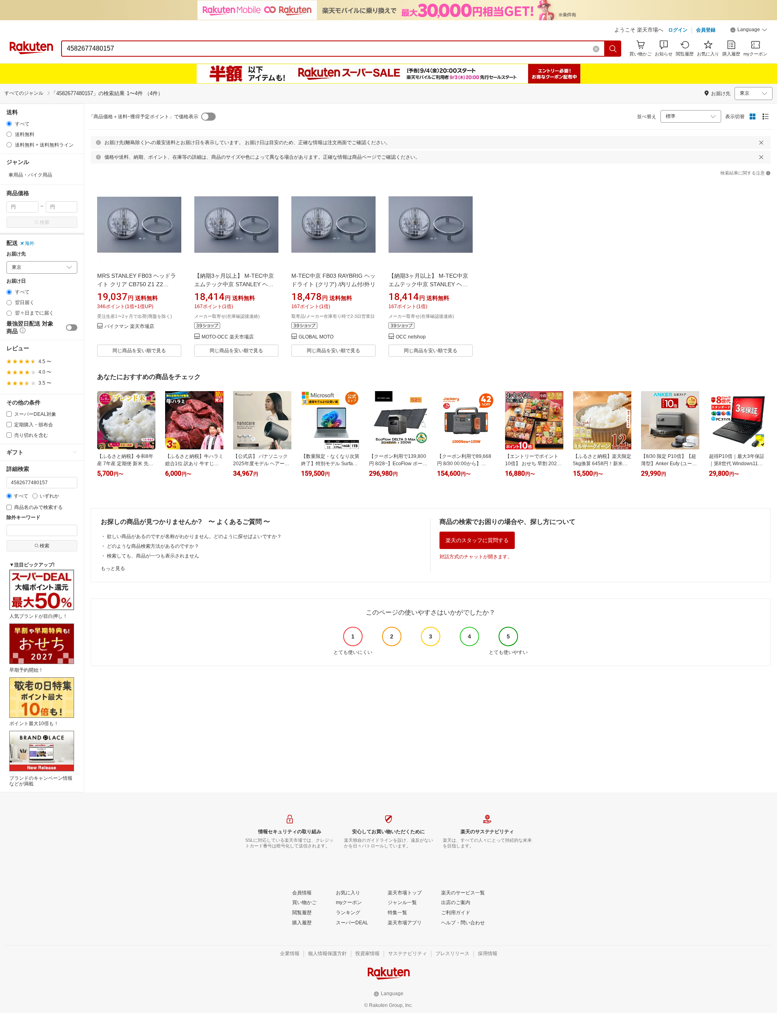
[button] (748, 31)
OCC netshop (411, 337)
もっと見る (113, 568)
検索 (44, 222)
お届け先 (16, 254)
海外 (29, 243)
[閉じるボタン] (761, 142)
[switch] (71, 327)
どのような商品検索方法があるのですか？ (153, 546)
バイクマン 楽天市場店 (129, 326)
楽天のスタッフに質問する (477, 540)
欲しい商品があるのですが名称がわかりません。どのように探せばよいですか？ (194, 536)
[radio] (9, 123)
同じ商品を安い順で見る (139, 350)
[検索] (613, 48)
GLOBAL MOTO (316, 337)
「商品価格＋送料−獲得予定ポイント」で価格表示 (143, 116)
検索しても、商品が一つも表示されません (153, 556)
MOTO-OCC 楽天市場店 (228, 337)
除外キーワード (23, 517)
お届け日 (16, 281)
